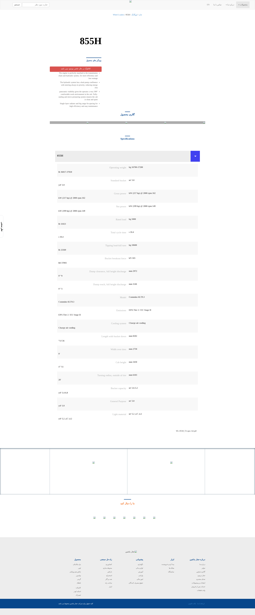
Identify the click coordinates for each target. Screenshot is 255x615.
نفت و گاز (108, 579)
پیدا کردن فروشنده (168, 564)
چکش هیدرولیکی (75, 572)
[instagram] (142, 520)
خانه (140, 15)
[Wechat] (93, 520)
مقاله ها (171, 568)
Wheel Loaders (118, 15)
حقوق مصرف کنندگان (136, 583)
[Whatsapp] (103, 520)
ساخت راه (108, 583)
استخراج (109, 575)
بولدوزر (78, 575)
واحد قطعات (201, 590)
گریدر (79, 579)
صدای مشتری (200, 579)
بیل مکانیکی (77, 564)
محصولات (243, 5)
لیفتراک (78, 595)
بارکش (109, 572)
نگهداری (140, 564)
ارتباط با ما (201, 604)
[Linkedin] (113, 520)
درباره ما (230, 5)
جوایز (203, 568)
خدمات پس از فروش (198, 587)
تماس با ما (217, 5)
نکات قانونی (192, 604)
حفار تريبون (201, 575)
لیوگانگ (134, 15)
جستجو (17, 5)
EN (208, 5)
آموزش (140, 572)
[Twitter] (132, 520)
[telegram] (152, 520)
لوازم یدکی (139, 568)
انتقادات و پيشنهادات (198, 583)
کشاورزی (109, 564)
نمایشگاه (171, 572)
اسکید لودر (77, 591)
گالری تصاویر (200, 572)
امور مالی (140, 579)
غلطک (79, 583)
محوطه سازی (107, 568)
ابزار (110, 587)
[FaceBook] (123, 520)
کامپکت (78, 588)
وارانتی (140, 575)
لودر (79, 568)
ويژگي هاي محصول (93, 60)
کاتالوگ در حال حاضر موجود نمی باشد (76, 69)
